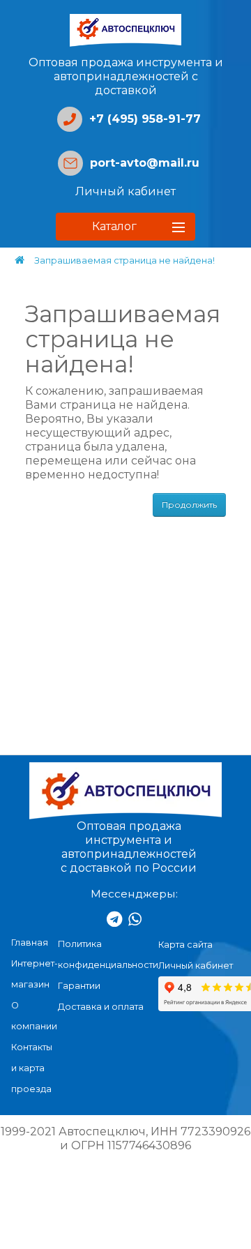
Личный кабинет (125, 191)
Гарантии (79, 986)
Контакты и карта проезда (31, 1068)
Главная (29, 942)
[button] (125, 227)
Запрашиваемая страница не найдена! (124, 260)
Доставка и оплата (101, 1006)
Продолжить (189, 504)
